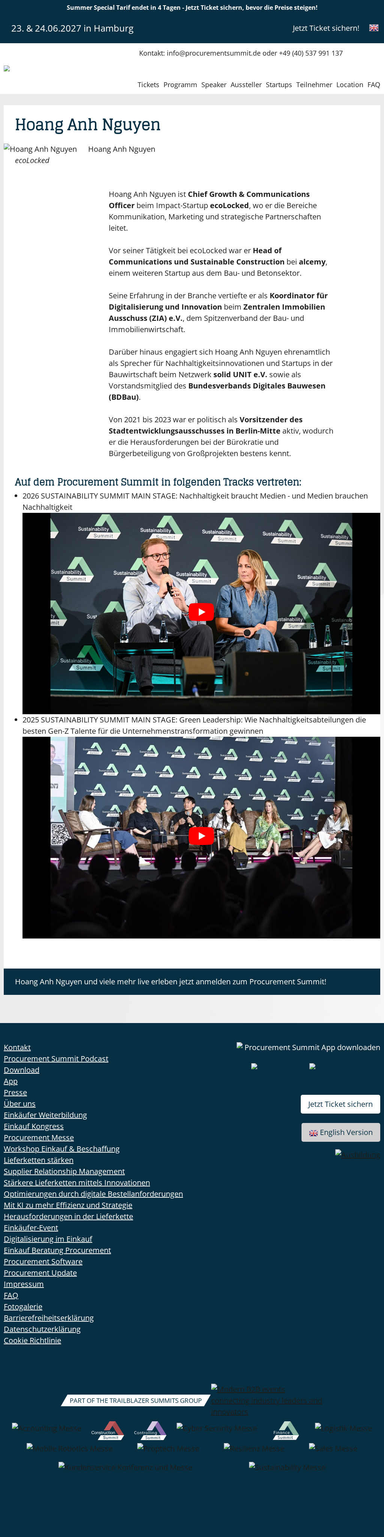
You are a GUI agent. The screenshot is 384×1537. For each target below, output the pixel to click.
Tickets (148, 84)
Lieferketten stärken (39, 1160)
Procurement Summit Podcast (56, 1058)
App (11, 1081)
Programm (180, 84)
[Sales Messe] (333, 1452)
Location (349, 84)
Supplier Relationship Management (64, 1171)
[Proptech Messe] (168, 1452)
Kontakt (17, 1047)
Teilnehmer (314, 84)
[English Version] (373, 27)
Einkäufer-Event (31, 1228)
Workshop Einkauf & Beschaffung (62, 1149)
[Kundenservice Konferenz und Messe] (125, 1471)
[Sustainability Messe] (287, 1471)
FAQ (374, 84)
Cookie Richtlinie (32, 1340)
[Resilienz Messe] (254, 1452)
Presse (15, 1092)
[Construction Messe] (108, 1432)
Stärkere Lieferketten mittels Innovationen (77, 1182)
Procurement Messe (39, 1137)
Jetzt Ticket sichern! (326, 28)
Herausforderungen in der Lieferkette (68, 1216)
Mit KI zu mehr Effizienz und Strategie (68, 1205)
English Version (346, 1132)
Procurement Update (40, 1273)
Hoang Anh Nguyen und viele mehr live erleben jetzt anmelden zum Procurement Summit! (170, 981)
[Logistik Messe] (343, 1432)
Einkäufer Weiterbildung (45, 1115)
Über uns (20, 1104)
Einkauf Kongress (34, 1126)
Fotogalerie (23, 1306)
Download (21, 1070)
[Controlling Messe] (150, 1432)
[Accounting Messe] (46, 1432)
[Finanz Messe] (286, 1432)
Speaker (213, 84)
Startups (279, 84)
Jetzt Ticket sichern (340, 1104)
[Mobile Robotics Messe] (69, 1452)
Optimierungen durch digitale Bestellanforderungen (93, 1194)
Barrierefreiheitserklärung (49, 1318)
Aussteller (246, 84)
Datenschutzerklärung (42, 1329)
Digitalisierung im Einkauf (48, 1239)
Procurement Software (43, 1261)
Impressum (24, 1284)
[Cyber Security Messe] (217, 1432)
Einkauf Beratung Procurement (57, 1250)
